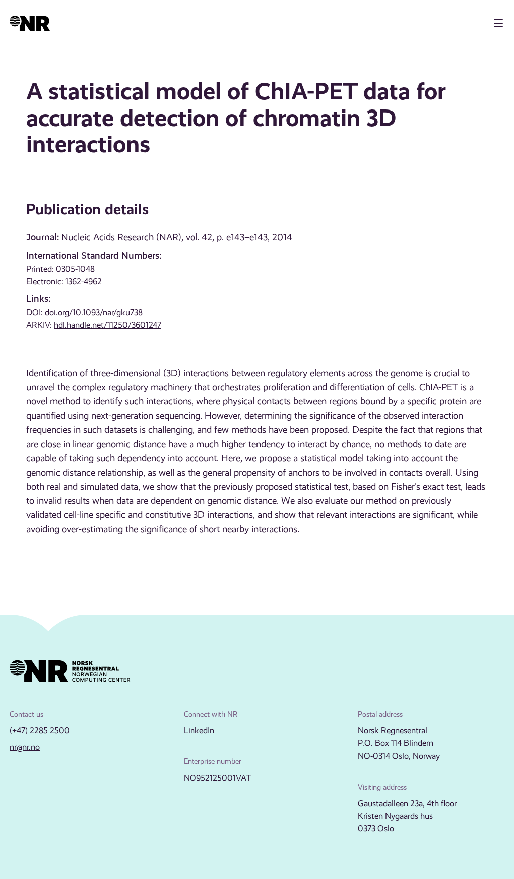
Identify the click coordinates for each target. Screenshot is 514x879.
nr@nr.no (25, 747)
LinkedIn (199, 730)
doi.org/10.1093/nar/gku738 (94, 312)
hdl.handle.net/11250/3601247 (107, 325)
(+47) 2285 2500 (40, 730)
